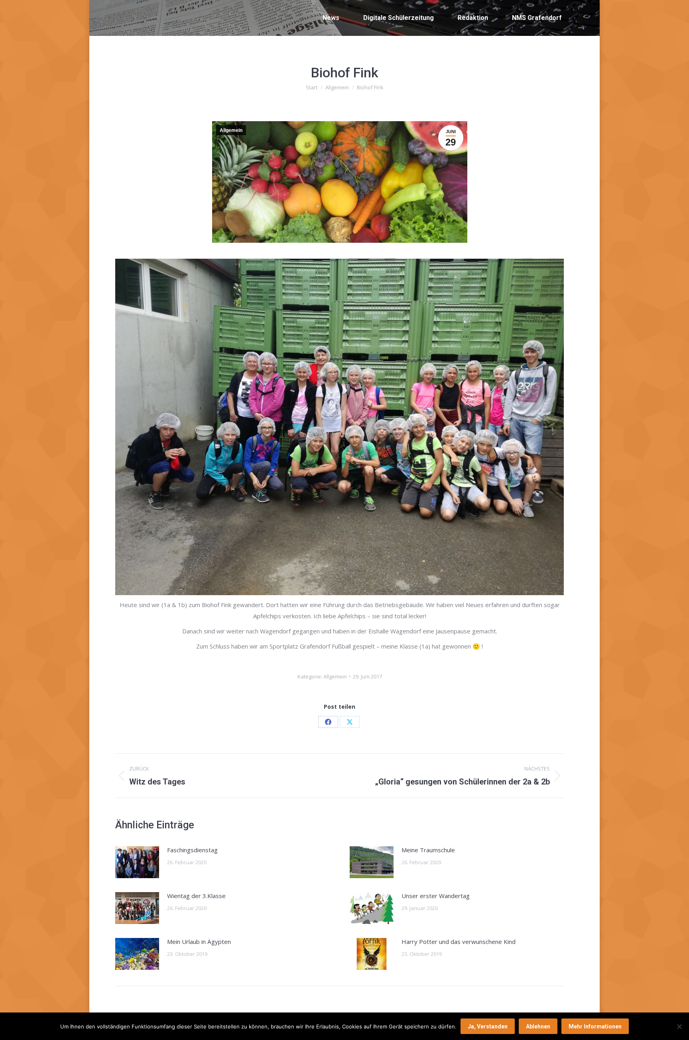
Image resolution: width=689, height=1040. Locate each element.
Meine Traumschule (428, 850)
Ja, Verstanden (488, 1026)
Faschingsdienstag (192, 850)
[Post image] (137, 862)
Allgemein (231, 130)
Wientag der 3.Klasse (196, 896)
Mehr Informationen (595, 1026)
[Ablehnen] (679, 1026)
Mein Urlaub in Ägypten (199, 942)
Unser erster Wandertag (436, 896)
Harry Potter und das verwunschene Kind (459, 942)
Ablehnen (538, 1026)
